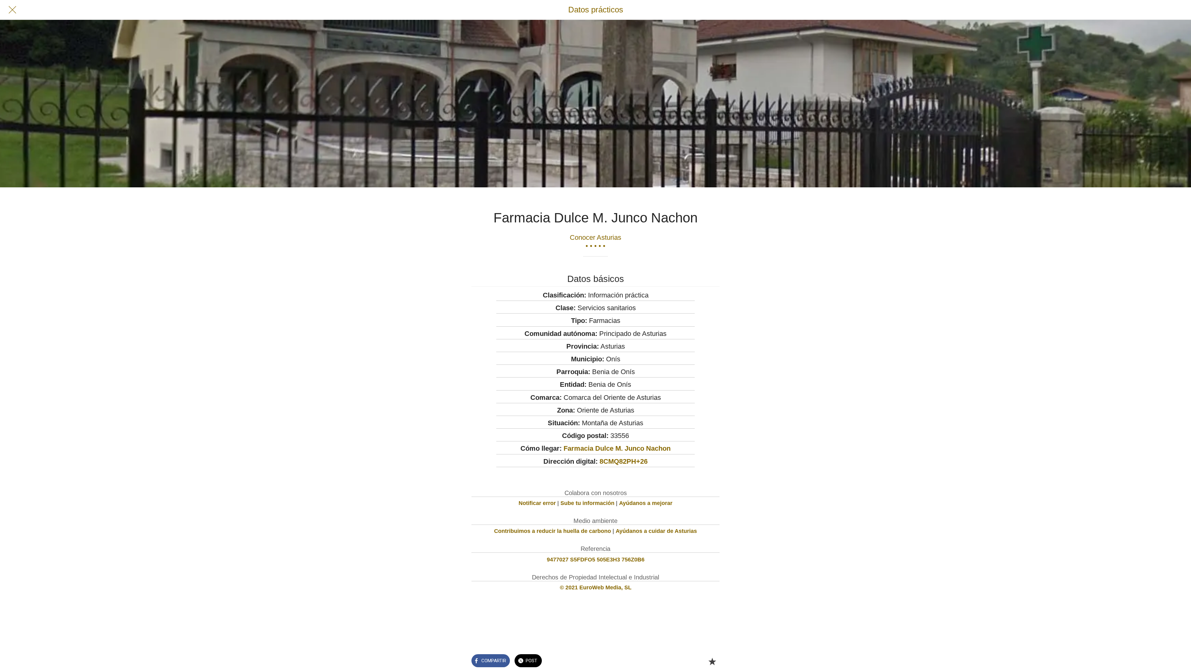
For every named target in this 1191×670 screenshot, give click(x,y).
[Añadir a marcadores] (712, 661)
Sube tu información (587, 503)
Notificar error (537, 503)
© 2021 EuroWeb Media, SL (595, 587)
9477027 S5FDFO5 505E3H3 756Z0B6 (596, 559)
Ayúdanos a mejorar (645, 503)
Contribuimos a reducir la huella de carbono (552, 531)
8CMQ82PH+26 (624, 461)
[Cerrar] (12, 10)
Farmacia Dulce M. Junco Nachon (617, 448)
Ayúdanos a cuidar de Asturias (656, 531)
